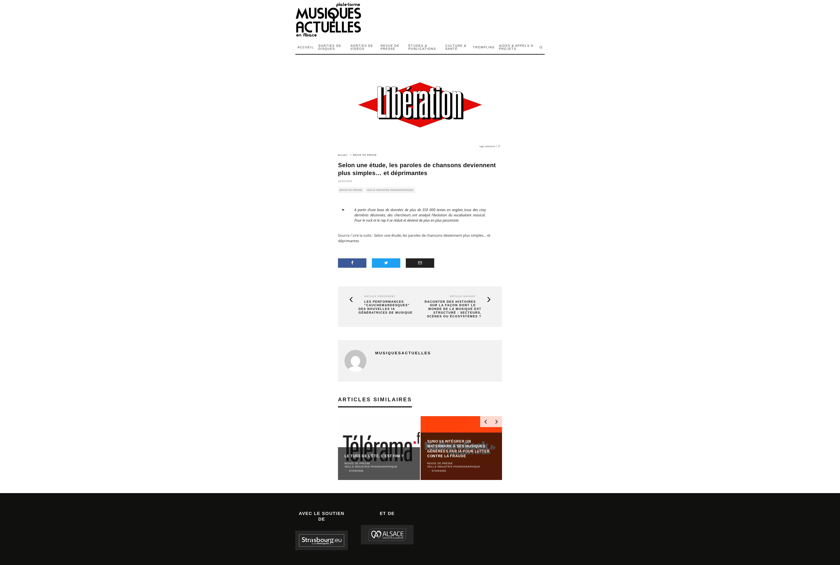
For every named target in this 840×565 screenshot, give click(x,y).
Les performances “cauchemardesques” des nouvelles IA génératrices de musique (386, 307)
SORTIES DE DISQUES (329, 47)
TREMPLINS (484, 47)
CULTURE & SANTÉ (456, 47)
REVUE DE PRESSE (390, 47)
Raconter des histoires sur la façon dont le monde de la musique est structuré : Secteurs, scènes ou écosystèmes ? (453, 309)
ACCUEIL (306, 47)
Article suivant (463, 296)
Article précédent (379, 296)
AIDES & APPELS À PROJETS (516, 47)
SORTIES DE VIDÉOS (361, 47)
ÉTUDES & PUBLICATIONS (422, 47)
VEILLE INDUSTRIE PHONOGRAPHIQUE (390, 190)
